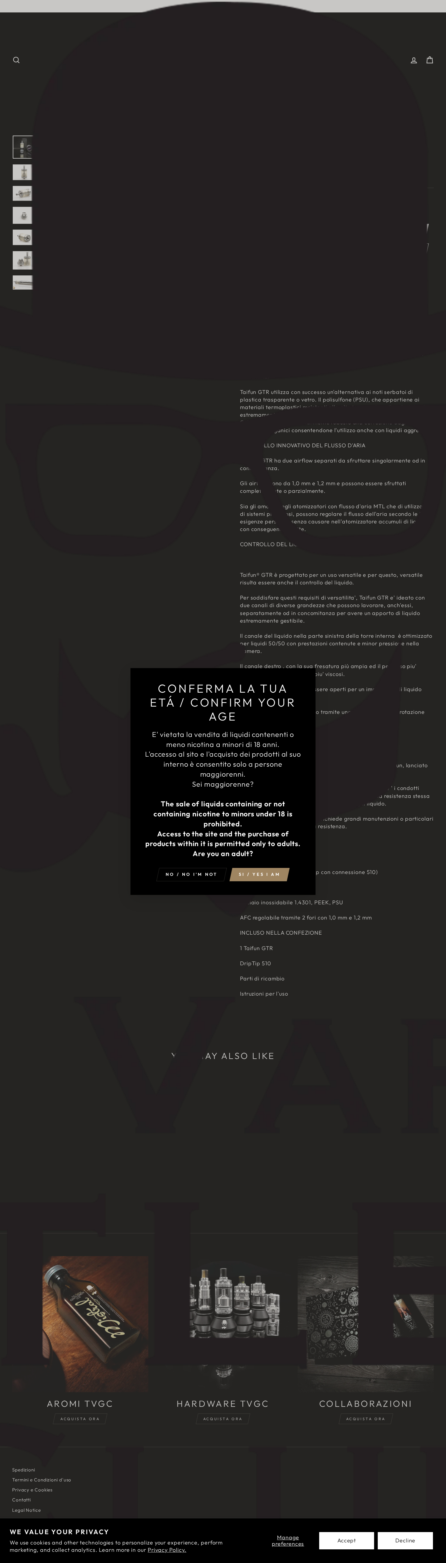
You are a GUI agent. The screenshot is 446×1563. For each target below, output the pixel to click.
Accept (346, 1540)
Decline (405, 1540)
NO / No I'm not (192, 874)
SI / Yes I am (259, 874)
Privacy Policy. (167, 1549)
